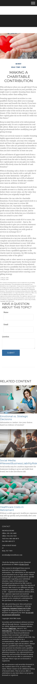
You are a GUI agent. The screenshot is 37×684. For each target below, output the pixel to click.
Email (6, 324)
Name (6, 312)
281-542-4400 (20, 7)
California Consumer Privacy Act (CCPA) (16, 608)
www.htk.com (7, 631)
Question (5, 337)
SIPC (14, 628)
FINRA (10, 628)
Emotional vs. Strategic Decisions (14, 418)
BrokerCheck (24, 564)
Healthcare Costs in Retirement (12, 508)
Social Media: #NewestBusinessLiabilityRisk (18, 462)
